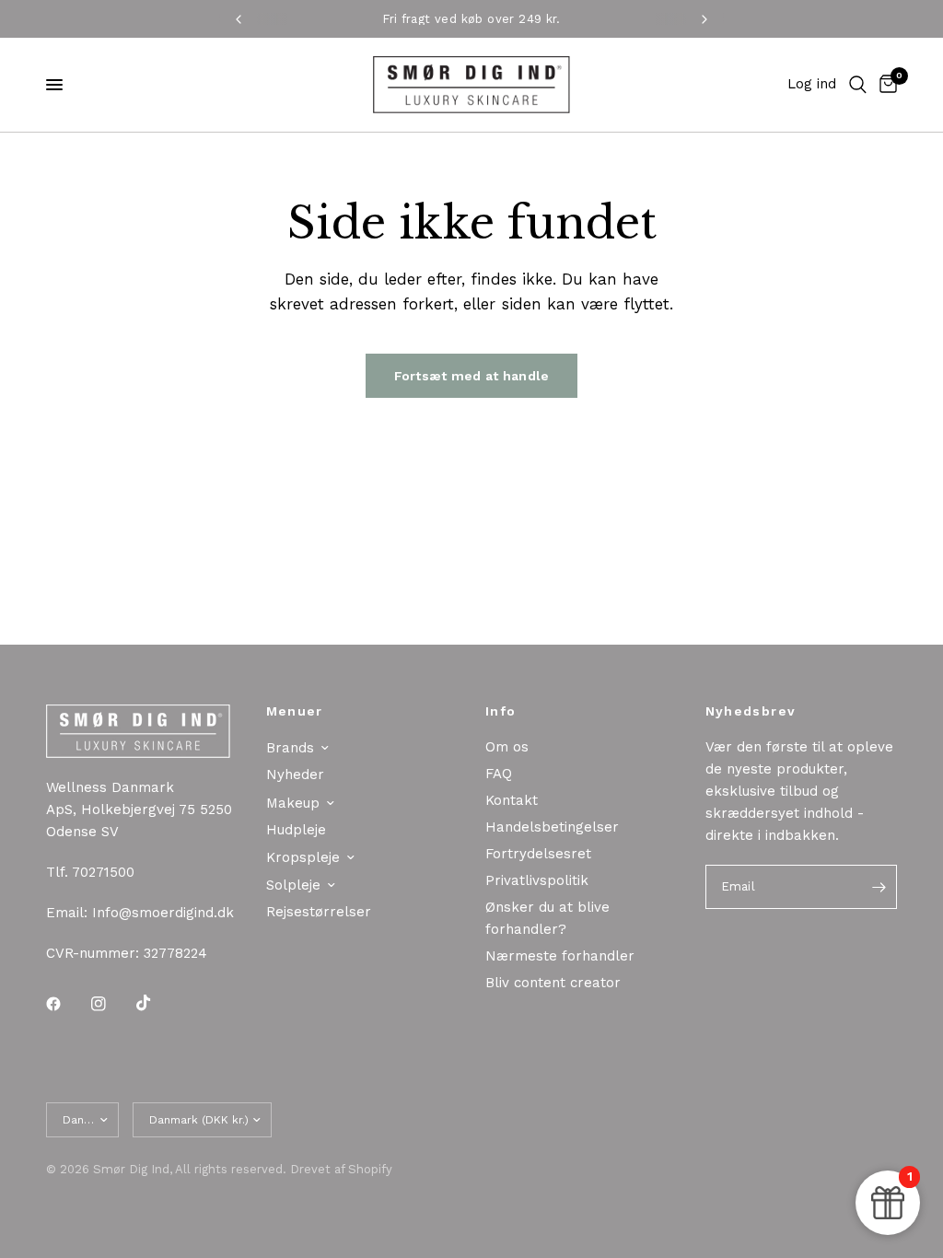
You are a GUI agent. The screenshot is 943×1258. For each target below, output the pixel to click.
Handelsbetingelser (552, 827)
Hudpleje (296, 829)
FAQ (498, 773)
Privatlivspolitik (536, 880)
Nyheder (295, 774)
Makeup (293, 803)
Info (501, 711)
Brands (290, 748)
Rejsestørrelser (318, 911)
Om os (507, 747)
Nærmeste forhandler (559, 956)
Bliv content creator (553, 982)
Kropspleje (303, 857)
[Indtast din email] (878, 887)
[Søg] (858, 85)
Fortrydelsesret (538, 853)
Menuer (294, 711)
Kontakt (511, 800)
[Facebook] (66, 1004)
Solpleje (293, 885)
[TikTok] (156, 1003)
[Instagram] (111, 1004)
